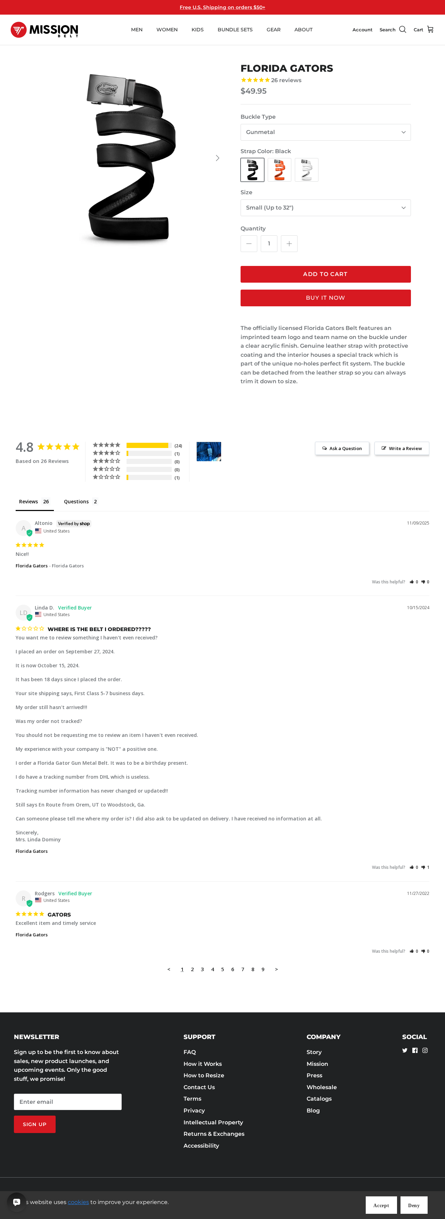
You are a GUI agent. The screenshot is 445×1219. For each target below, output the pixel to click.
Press (314, 1075)
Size (246, 192)
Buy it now (326, 297)
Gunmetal (260, 132)
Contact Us (199, 1087)
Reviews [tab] (28, 501)
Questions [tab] (76, 501)
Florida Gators (32, 566)
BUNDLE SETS (235, 29)
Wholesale (322, 1087)
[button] (414, 582)
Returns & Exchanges (214, 1134)
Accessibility (201, 1145)
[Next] (217, 158)
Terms (192, 1098)
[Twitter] (404, 1050)
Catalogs (319, 1098)
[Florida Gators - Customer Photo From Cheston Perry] (209, 451)
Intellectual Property (213, 1122)
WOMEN (167, 29)
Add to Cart (325, 274)
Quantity (253, 228)
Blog (313, 1110)
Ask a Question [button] (346, 448)
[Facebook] (415, 1050)
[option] (129, 158)
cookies (78, 1202)
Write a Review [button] (405, 448)
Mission (317, 1064)
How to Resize (204, 1075)
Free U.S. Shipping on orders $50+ (222, 7)
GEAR (274, 29)
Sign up (35, 1124)
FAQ (190, 1052)
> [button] (276, 969)
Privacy (194, 1110)
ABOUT (303, 29)
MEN (137, 29)
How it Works (203, 1064)
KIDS (198, 29)
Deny (414, 1205)
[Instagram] (425, 1050)
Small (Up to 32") (270, 207)
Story (314, 1052)
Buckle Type (258, 116)
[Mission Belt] (44, 30)
